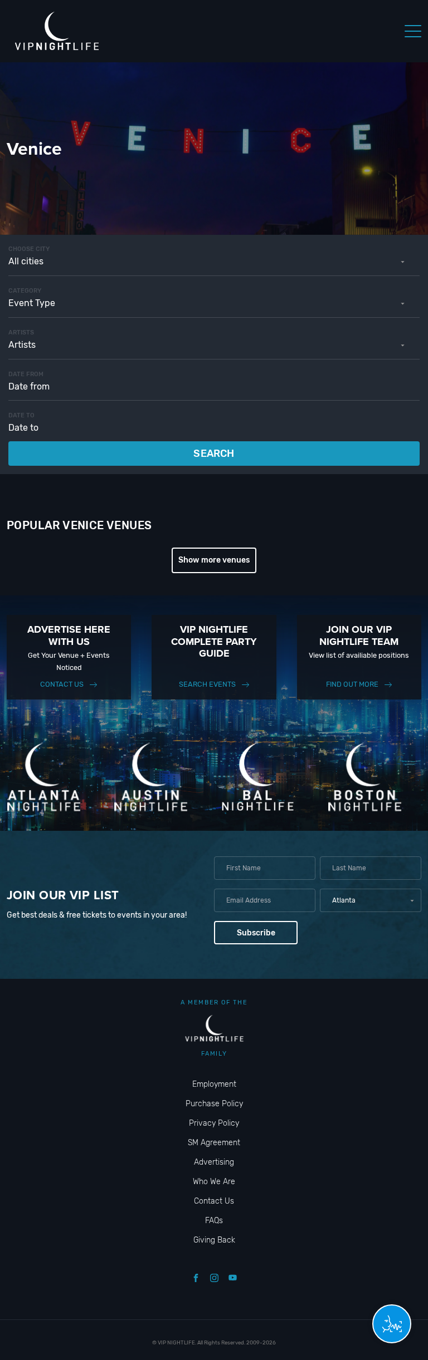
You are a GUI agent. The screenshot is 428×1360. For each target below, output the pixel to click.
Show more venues (214, 560)
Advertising (214, 1162)
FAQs (214, 1220)
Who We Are (214, 1181)
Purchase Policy (214, 1103)
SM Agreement (214, 1142)
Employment (214, 1084)
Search (213, 453)
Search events (207, 684)
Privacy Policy (214, 1123)
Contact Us (62, 684)
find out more (352, 684)
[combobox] (214, 261)
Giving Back (214, 1240)
